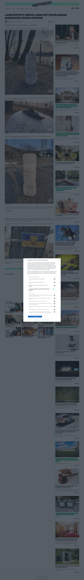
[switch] (54, 279)
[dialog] (42, 290)
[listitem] (42, 276)
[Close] (59, 260)
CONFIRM (35, 316)
